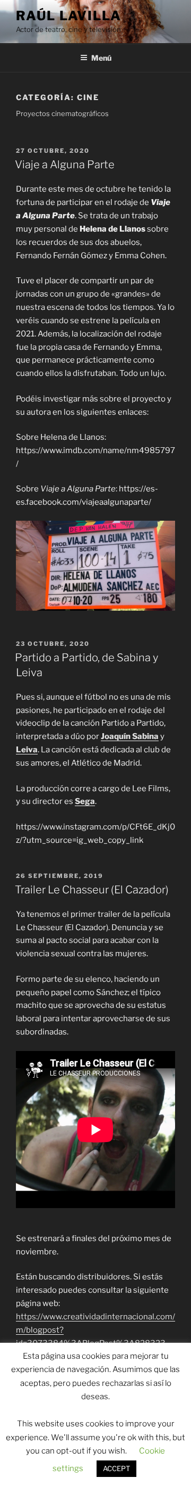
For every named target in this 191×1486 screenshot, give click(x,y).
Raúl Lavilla (68, 15)
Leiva (27, 749)
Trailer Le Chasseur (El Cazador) (92, 889)
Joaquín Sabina (130, 736)
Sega (85, 801)
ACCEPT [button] (116, 1468)
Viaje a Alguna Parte (65, 164)
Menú (101, 57)
